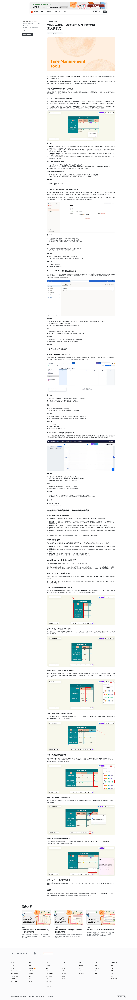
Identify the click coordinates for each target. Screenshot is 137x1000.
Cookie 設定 (50, 996)
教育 (112, 976)
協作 (30, 976)
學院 (63, 970)
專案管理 (31, 968)
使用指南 (64, 973)
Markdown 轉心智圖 (15, 970)
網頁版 (12, 968)
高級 (112, 968)
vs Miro (48, 968)
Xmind (51, 98)
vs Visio (48, 965)
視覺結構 (31, 973)
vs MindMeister (49, 973)
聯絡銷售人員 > (114, 978)
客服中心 (64, 978)
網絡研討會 (81, 973)
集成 (30, 978)
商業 (112, 970)
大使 (80, 970)
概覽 (30, 965)
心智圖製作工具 (14, 978)
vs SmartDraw (49, 976)
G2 (95, 970)
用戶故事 (64, 976)
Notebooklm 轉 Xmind (16, 984)
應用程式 (13, 965)
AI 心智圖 (31, 970)
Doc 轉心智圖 (14, 973)
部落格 (63, 968)
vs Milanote (49, 970)
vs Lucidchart (49, 984)
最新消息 (97, 968)
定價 (112, 965)
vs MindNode (49, 981)
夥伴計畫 (81, 968)
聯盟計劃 (81, 965)
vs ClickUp (48, 986)
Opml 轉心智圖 (14, 976)
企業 (112, 973)
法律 (96, 973)
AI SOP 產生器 (14, 981)
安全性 (30, 981)
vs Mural (48, 978)
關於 (96, 965)
